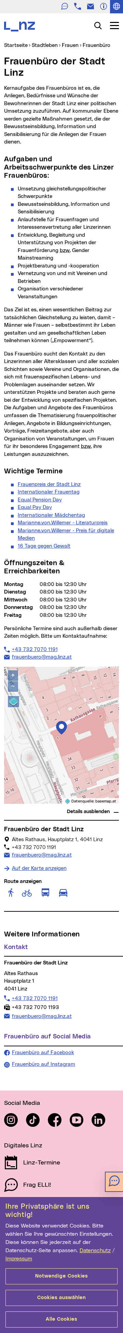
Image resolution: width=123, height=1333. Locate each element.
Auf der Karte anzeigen (39, 868)
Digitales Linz (23, 1146)
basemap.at (105, 801)
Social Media (22, 1103)
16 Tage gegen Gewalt (44, 546)
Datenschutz (95, 1250)
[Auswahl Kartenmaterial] (13, 701)
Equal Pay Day (35, 507)
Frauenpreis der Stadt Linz (49, 484)
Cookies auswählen (61, 1297)
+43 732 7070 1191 (35, 649)
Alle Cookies (61, 1319)
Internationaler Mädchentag (51, 515)
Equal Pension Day (40, 499)
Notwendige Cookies (61, 1276)
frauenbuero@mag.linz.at (42, 657)
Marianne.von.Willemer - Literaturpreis (63, 522)
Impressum (18, 1258)
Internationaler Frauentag (49, 492)
